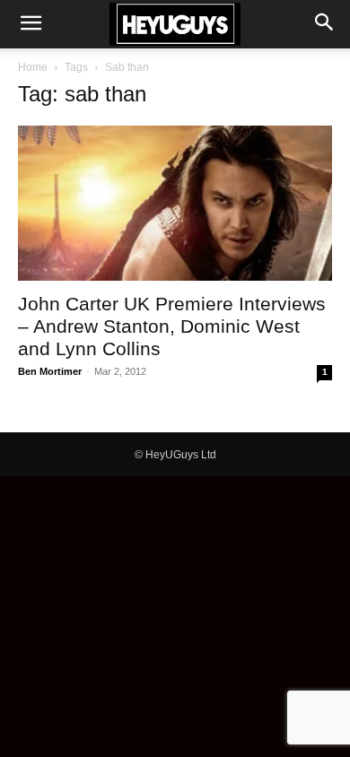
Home (33, 67)
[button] (30, 24)
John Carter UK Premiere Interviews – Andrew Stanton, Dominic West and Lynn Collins (172, 326)
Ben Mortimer (50, 371)
